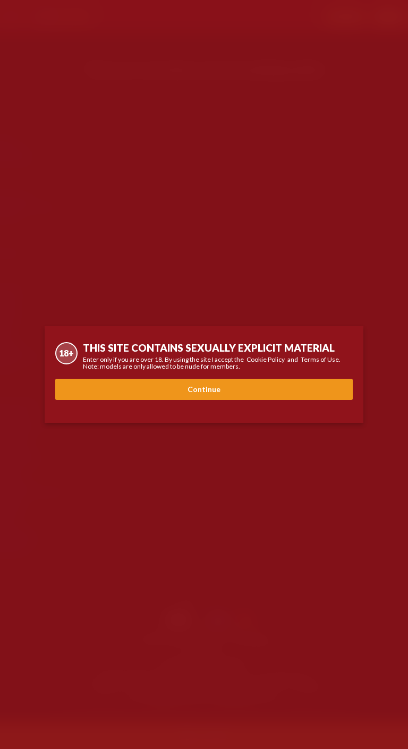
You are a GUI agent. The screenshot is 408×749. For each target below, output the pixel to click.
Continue (204, 389)
